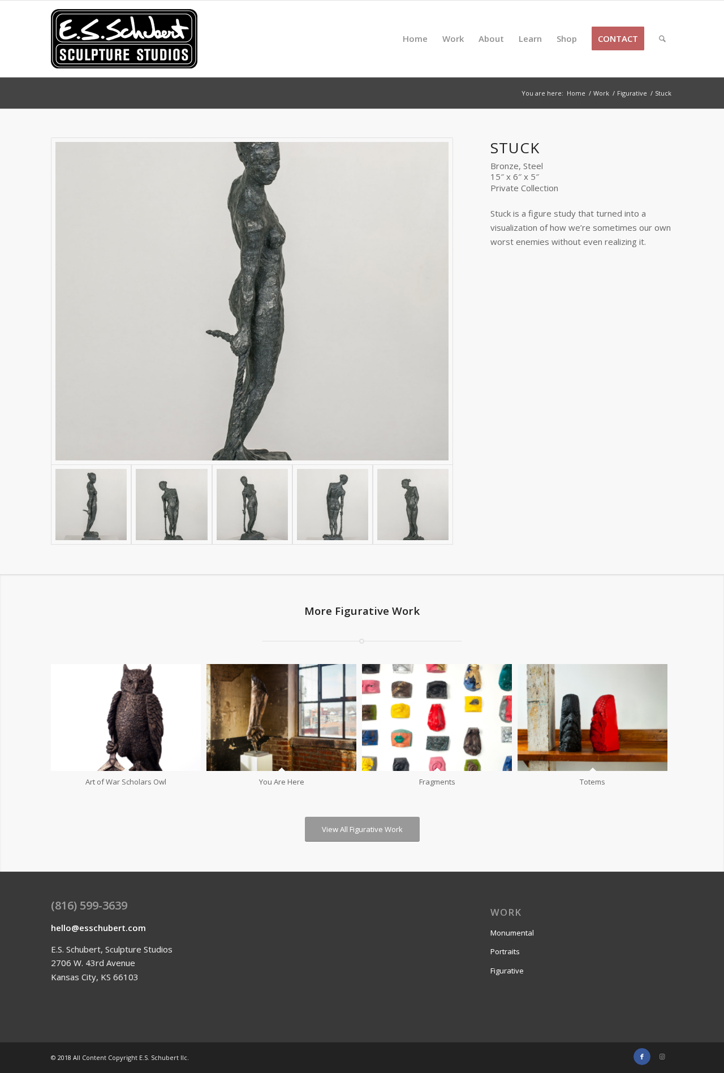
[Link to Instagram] (661, 1056)
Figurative (507, 971)
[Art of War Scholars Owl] (126, 717)
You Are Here (281, 782)
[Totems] (592, 717)
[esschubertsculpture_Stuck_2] (252, 504)
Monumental (512, 933)
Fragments (437, 782)
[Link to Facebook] (642, 1056)
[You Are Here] (281, 717)
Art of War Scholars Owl (125, 782)
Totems (592, 782)
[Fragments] (437, 717)
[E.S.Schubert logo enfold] (124, 39)
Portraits (505, 951)
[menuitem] (415, 39)
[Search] (662, 39)
